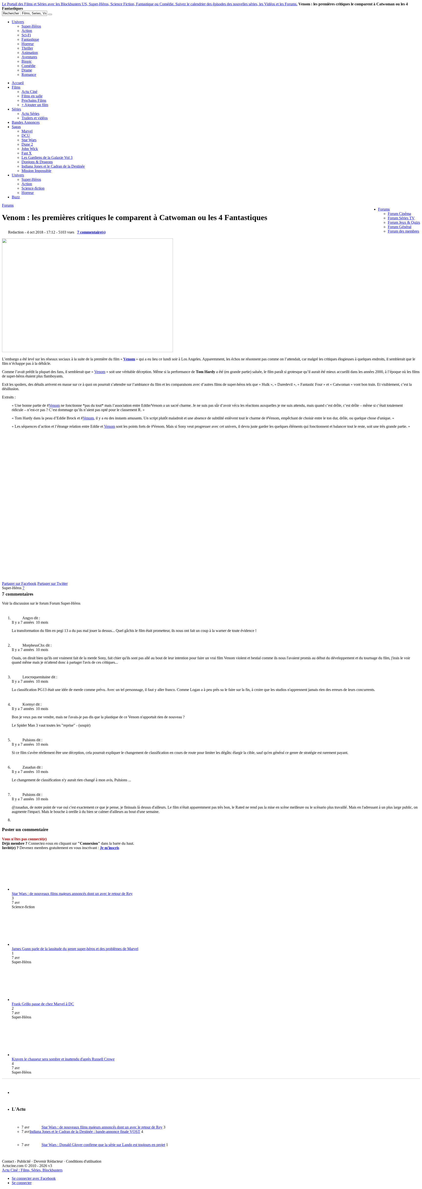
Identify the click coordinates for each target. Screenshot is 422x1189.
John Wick (29, 149)
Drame (26, 70)
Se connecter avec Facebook (34, 1178)
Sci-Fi (26, 35)
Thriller (27, 48)
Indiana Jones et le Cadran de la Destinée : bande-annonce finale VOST (85, 1131)
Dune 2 (27, 144)
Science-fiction (32, 188)
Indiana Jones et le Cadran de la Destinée (53, 166)
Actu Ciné (29, 92)
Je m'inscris (109, 848)
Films (16, 87)
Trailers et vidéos (34, 118)
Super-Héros (31, 26)
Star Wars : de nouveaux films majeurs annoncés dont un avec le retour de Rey (72, 894)
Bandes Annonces (26, 122)
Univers (18, 22)
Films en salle (31, 96)
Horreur (27, 44)
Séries (16, 109)
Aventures (29, 57)
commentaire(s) (91, 232)
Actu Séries (30, 114)
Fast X (26, 153)
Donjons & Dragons (37, 162)
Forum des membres (403, 231)
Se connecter (22, 1183)
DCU (25, 135)
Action (26, 31)
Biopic (26, 61)
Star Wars (28, 140)
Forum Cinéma (399, 214)
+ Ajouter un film (34, 105)
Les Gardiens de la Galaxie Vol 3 (47, 157)
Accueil (18, 83)
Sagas (16, 127)
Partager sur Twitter (52, 583)
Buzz (16, 197)
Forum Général (399, 227)
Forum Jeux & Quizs (404, 222)
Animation (29, 53)
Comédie (28, 66)
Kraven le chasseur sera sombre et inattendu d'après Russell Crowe (63, 1059)
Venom (129, 359)
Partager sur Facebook (19, 583)
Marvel (26, 131)
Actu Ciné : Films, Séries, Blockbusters (32, 1170)
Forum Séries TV (401, 218)
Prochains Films (33, 100)
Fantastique (30, 39)
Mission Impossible (36, 171)
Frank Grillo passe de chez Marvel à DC (43, 1004)
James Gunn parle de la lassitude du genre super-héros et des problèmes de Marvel (75, 949)
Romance (28, 74)
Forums (384, 209)
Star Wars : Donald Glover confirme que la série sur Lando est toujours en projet (103, 1145)
